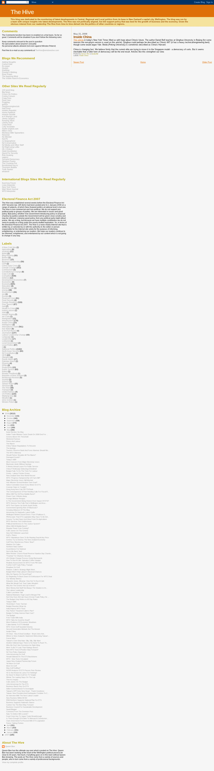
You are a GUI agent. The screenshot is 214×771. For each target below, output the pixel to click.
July (8, 425)
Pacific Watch (7, 359)
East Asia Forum (9, 183)
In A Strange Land (9, 116)
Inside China (83, 55)
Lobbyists (6, 341)
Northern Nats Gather (14, 547)
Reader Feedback (9, 373)
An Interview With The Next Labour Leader (22, 696)
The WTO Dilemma (13, 453)
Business (6, 260)
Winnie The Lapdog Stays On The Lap (20, 677)
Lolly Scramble (8, 127)
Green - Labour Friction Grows (18, 473)
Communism (7, 270)
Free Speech (7, 304)
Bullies (5, 257)
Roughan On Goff (13, 567)
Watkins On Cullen (13, 544)
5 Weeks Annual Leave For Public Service (22, 466)
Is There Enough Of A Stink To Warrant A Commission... (27, 718)
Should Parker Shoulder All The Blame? (21, 455)
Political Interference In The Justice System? (23, 524)
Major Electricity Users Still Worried (19, 480)
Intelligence (7, 325)
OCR (4, 355)
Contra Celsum (8, 96)
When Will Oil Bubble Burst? (16, 526)
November (11, 416)
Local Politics (7, 345)
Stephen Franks (9, 161)
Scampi (5, 380)
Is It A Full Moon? (9, 331)
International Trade (10, 327)
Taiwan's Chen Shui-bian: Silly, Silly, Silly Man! (23, 641)
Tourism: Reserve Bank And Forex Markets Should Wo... (27, 450)
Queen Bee (10, 746)
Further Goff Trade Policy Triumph (19, 565)
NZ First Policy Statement (16, 652)
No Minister (7, 137)
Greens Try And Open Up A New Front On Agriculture (26, 519)
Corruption (6, 276)
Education (6, 286)
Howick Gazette (8, 114)
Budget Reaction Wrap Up (16, 606)
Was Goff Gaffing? (13, 668)
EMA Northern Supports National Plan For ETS (24, 700)
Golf (3, 306)
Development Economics (12, 280)
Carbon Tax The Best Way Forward (19, 705)
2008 (7, 413)
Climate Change (9, 268)
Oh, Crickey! (7, 149)
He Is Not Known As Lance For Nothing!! (21, 673)
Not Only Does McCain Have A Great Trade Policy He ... (27, 597)
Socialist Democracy (10, 159)
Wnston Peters (8, 402)
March (9, 728)
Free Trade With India (14, 618)
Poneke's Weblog (9, 72)
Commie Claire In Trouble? (16, 487)
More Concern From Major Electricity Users (22, 462)
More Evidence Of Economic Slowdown (21, 622)
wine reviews (7, 400)
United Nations (8, 392)
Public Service (8, 369)
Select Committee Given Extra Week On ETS (23, 485)
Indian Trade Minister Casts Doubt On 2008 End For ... (27, 434)
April (8, 725)
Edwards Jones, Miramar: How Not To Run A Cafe (25, 581)
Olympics (6, 357)
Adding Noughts (9, 62)
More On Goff (11, 666)
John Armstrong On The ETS (17, 684)
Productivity (7, 367)
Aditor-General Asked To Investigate (20, 689)
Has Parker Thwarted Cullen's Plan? (20, 611)
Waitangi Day (7, 396)
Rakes (5, 371)
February (10, 730)
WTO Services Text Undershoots (19, 521)
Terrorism (6, 386)
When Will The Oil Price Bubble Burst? (20, 494)
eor (3, 294)
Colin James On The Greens (17, 531)
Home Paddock (8, 112)
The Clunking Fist (9, 163)
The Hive (22, 12)
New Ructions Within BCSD (16, 698)
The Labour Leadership (15, 590)
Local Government (10, 343)
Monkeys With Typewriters (13, 133)
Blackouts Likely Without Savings (18, 464)
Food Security (8, 300)
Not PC (5, 139)
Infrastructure (7, 321)
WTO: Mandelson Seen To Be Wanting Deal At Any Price (27, 537)
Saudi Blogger (11, 709)
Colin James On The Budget (17, 682)
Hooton (5, 68)
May (8, 430)
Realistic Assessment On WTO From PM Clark (24, 563)
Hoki (4, 312)
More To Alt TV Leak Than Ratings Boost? (22, 647)
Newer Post (78, 62)
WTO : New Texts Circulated (17, 659)
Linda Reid (6, 125)
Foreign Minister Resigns (15, 498)
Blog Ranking (8, 255)
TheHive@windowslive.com (47, 50)
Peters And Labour (13, 441)
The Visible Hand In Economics (15, 78)
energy (5, 290)
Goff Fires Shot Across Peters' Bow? (20, 542)
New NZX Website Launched (17, 533)
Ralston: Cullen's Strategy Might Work (20, 570)
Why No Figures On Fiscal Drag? (19, 574)
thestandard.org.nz (10, 165)
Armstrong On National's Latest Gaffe (20, 512)
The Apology (11, 448)
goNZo (5, 104)
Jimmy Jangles (8, 119)
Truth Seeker (7, 169)
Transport (6, 390)
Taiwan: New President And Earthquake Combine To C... (27, 693)
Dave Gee (6, 100)
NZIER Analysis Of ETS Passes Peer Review (23, 670)
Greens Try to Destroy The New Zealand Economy (25, 540)
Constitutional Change (11, 272)
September (11, 421)
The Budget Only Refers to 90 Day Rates (22, 599)
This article (78, 40)
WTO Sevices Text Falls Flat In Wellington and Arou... (26, 503)
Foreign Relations (9, 302)
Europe (5, 296)
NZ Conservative (9, 143)
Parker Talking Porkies (14, 723)
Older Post (207, 62)
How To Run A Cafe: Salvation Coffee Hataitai (23, 560)
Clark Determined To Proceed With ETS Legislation (25, 721)
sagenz (5, 157)
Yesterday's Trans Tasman (16, 604)
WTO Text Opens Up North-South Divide (21, 505)
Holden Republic (9, 110)
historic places (8, 310)
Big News (6, 92)
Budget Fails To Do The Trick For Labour (21, 471)
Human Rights (8, 314)
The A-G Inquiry (12, 680)
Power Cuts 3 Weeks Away (16, 496)
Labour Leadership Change (14, 335)
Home (143, 62)
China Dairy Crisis (10, 266)
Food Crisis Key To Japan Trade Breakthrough (24, 716)
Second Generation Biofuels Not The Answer (23, 629)
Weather (5, 398)
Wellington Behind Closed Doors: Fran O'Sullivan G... (26, 514)
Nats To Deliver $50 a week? (17, 714)
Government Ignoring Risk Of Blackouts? (22, 508)
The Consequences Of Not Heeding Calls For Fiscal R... (27, 492)
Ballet (4, 253)
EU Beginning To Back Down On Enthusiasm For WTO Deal (29, 576)
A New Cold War (9, 247)
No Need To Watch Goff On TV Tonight (21, 675)
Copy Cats (6, 274)
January (10, 732)
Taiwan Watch (8, 384)
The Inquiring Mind (10, 76)
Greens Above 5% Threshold (17, 437)
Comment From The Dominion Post (19, 711)
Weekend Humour (13, 439)
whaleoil (5, 171)
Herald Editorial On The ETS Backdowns (21, 657)
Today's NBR (11, 460)
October (10, 418)
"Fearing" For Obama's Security (18, 556)
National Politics (9, 349)
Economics (6, 282)
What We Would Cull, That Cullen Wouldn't (22, 583)
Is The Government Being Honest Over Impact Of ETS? (27, 501)
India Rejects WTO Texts (15, 609)
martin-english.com (10, 129)
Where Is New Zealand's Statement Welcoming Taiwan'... (27, 636)
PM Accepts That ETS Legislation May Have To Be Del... (27, 517)
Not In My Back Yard (14, 551)
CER (4, 264)
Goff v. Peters (11, 535)
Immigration (7, 319)
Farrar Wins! (11, 638)
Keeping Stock (8, 121)
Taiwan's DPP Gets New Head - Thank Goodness (25, 691)
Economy (6, 284)
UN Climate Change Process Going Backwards (24, 558)
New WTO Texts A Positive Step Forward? (22, 650)
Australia (6, 251)
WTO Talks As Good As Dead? (18, 620)
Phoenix (5, 363)
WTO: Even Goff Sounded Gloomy (19, 627)
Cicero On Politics (9, 94)
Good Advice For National (16, 549)
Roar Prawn (7, 74)
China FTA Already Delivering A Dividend (21, 469)
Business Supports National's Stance (20, 702)
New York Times (9, 187)
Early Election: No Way (15, 432)
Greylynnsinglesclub (10, 106)
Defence (5, 278)
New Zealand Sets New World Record (20, 475)
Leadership (7, 339)
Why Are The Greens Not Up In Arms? (20, 586)
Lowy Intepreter (8, 185)
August (10, 423)
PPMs (4, 365)
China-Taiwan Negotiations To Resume (21, 446)
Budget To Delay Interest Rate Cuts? (20, 613)
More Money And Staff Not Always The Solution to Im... (26, 588)
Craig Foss (6, 98)
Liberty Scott (7, 123)
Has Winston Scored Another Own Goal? (21, 482)
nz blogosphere (8, 141)
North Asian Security (10, 351)
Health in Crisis (8, 308)
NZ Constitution (8, 353)
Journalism (6, 333)
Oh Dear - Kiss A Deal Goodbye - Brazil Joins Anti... (25, 634)
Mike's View (7, 131)
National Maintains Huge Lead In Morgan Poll (23, 595)
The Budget (10, 615)
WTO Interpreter (9, 191)
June (9, 427)
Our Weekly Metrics (13, 579)
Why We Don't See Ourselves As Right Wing (23, 645)
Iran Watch (6, 329)
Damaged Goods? (13, 457)
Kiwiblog (5, 70)
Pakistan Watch (8, 361)
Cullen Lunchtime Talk (14, 592)
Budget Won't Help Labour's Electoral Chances (24, 572)
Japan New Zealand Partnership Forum (21, 661)
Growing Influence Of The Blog (18, 510)
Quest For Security (10, 153)
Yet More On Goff (13, 663)
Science (5, 382)
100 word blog (8, 90)
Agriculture (6, 249)
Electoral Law (8, 288)
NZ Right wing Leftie (10, 147)
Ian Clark (6, 316)
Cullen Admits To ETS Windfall (17, 624)
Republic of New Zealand (13, 375)
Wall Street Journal (10, 189)
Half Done (6, 108)
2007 (7, 735)
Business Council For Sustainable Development (24, 707)
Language (6, 337)
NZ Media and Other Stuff (12, 145)
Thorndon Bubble (9, 167)
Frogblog (6, 102)
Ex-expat (6, 66)
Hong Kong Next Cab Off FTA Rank (19, 489)
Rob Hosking (7, 155)
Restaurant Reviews (10, 378)
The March (10, 444)
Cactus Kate (7, 64)
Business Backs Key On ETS (17, 686)
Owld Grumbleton (9, 151)
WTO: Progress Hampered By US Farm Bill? (23, 478)
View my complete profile (12, 762)
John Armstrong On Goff (15, 654)
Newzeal (6, 135)
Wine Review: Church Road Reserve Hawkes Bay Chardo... (29, 553)
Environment (7, 292)
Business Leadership (11, 262)
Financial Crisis (8, 298)
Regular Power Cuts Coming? (17, 528)
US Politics (6, 394)
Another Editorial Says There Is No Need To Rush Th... (27, 643)
